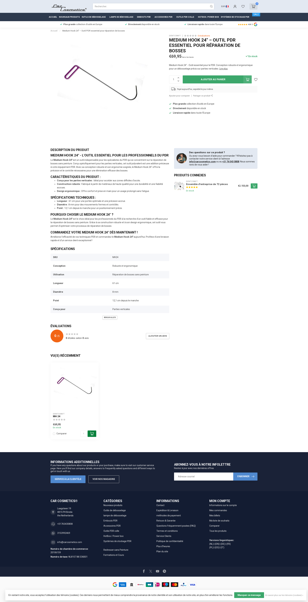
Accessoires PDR (163, 17)
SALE (256, 14)
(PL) (211, 547)
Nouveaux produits (69, 17)
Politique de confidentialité (169, 541)
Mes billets (214, 515)
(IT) (222, 547)
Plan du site (162, 551)
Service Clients (163, 536)
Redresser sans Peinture (115, 550)
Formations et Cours (113, 555)
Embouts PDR (144, 17)
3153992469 (63, 533)
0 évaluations (204, 35)
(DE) (223, 544)
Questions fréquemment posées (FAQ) (176, 526)
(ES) (217, 547)
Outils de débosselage (94, 17)
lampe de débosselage (121, 17)
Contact (160, 505)
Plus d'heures (163, 546)
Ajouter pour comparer (179, 96)
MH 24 (56, 416)
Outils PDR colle (185, 17)
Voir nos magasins (104, 479)
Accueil (53, 17)
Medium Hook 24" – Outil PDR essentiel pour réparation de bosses (93, 31)
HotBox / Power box (208, 17)
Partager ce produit (202, 96)
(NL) (211, 544)
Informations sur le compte (223, 505)
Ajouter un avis (157, 336)
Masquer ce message (249, 595)
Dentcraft (175, 36)
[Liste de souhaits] (243, 6)
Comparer (61, 433)
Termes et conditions (167, 531)
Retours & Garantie (165, 520)
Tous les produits (218, 531)
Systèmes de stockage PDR (235, 17)
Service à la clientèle (68, 479)
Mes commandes (218, 510)
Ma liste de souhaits (219, 520)
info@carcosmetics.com (202, 161)
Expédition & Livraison (167, 510)
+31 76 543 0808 (230, 161)
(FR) (229, 544)
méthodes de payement (168, 515)
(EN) (217, 544)
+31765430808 (65, 524)
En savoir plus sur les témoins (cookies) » (284, 595)
